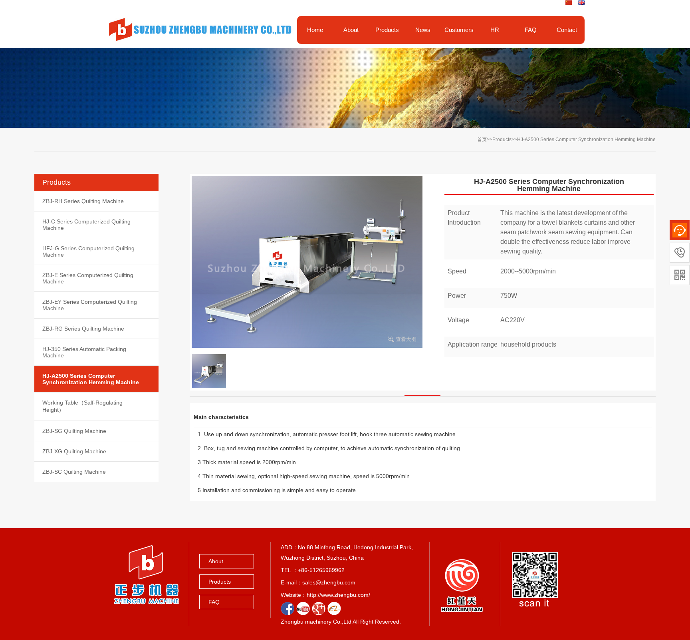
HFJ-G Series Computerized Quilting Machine (88, 251)
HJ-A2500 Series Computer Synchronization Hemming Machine (586, 139)
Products (502, 139)
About (215, 561)
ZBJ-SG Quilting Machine (74, 431)
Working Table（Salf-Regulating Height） (82, 406)
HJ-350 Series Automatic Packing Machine (84, 352)
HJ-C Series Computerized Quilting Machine (86, 224)
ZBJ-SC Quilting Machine (74, 472)
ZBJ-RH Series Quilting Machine (83, 201)
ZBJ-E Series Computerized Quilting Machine (87, 278)
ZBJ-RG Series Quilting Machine (83, 328)
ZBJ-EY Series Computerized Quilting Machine (89, 305)
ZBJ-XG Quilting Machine (74, 451)
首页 (482, 139)
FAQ (214, 602)
